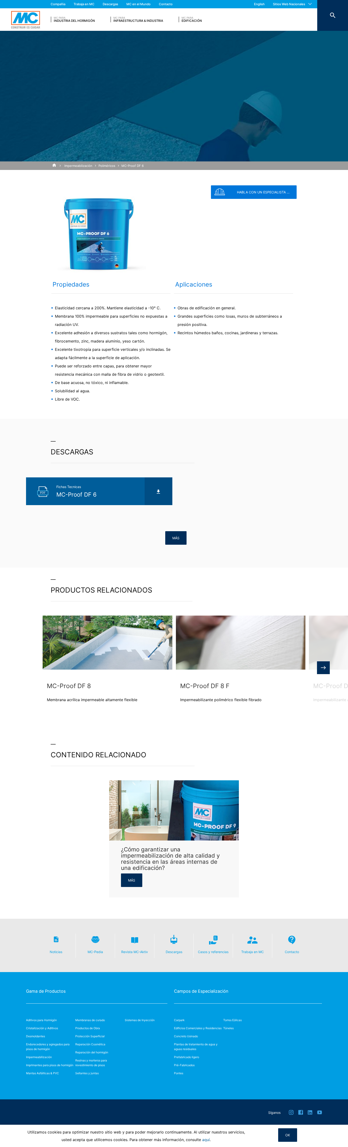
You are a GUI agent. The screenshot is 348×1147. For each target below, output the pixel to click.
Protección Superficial (90, 1036)
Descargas (110, 4)
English (259, 4)
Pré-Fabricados (184, 1065)
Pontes (178, 1073)
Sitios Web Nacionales (289, 4)
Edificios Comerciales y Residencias (198, 1028)
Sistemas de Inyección (140, 1020)
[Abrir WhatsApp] (336, 1135)
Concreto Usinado (186, 1036)
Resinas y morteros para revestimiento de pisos (91, 1063)
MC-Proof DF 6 (132, 166)
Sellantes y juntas (87, 1073)
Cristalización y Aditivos (42, 1028)
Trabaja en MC (84, 4)
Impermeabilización (78, 166)
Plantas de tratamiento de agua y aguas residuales (196, 1046)
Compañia (58, 4)
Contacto (166, 4)
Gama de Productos (46, 991)
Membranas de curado (90, 1020)
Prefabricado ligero (186, 1057)
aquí (206, 1139)
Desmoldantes (35, 1036)
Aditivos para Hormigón (41, 1020)
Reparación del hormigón (91, 1052)
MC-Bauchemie (25, 19)
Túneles (228, 1028)
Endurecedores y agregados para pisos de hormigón (48, 1046)
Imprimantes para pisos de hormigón (49, 1065)
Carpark (179, 1020)
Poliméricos (106, 166)
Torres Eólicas (232, 1020)
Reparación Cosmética (90, 1044)
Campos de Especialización (201, 991)
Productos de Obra (87, 1028)
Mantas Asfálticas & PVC (42, 1073)
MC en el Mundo (138, 4)
